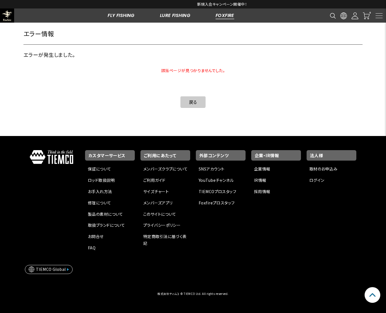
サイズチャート (156, 191)
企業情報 (262, 169)
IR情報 (260, 180)
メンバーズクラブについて (165, 169)
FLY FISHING (121, 15)
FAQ (92, 248)
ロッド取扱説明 (101, 180)
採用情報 (262, 191)
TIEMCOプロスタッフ (217, 191)
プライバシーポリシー (162, 225)
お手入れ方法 (100, 191)
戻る (193, 102)
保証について (99, 169)
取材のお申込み (323, 169)
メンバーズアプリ (157, 203)
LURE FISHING (175, 15)
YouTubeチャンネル (216, 180)
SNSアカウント (211, 169)
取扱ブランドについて (106, 225)
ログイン (316, 180)
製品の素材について (105, 214)
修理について (99, 203)
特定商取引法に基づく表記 (165, 240)
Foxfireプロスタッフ (217, 203)
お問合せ (96, 236)
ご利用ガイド (154, 180)
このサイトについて (159, 214)
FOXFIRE (225, 15)
